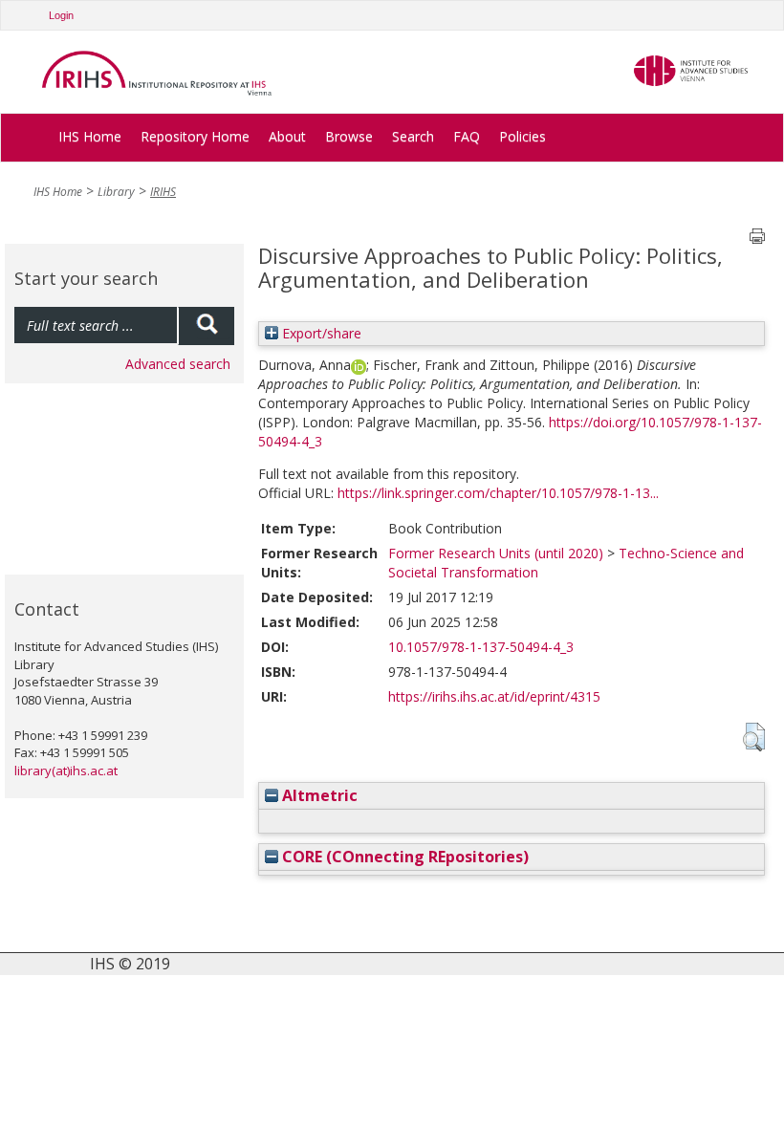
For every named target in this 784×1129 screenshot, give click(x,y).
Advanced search (177, 364)
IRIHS (163, 192)
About (287, 136)
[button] (754, 737)
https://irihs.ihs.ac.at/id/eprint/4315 (494, 696)
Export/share (319, 333)
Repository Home (195, 136)
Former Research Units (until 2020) (495, 553)
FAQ (466, 136)
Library (116, 192)
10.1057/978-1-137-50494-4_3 (481, 647)
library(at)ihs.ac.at (66, 770)
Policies (522, 136)
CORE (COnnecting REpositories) (403, 856)
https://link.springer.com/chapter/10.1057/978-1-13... (498, 493)
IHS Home (89, 136)
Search (413, 136)
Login (61, 15)
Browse (349, 136)
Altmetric (318, 795)
